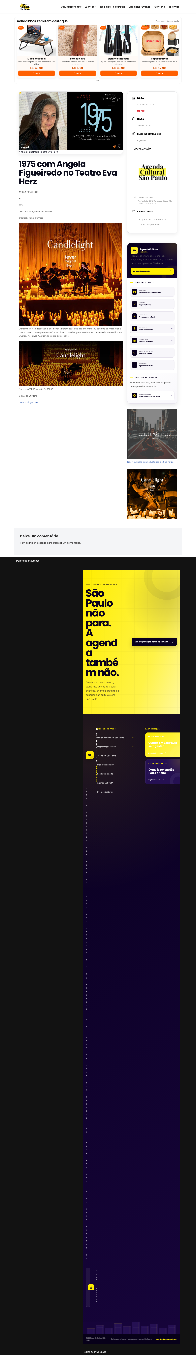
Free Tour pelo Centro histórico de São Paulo (150, 462)
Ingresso (141, 140)
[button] (95, 6)
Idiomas (174, 6)
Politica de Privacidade (94, 1352)
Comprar (36, 73)
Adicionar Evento (139, 6)
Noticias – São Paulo (112, 6)
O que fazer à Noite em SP (152, 219)
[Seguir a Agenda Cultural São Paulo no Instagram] (88, 1287)
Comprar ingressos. (28, 402)
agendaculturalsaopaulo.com (166, 1339)
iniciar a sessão (37, 543)
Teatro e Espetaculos (150, 224)
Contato (159, 6)
